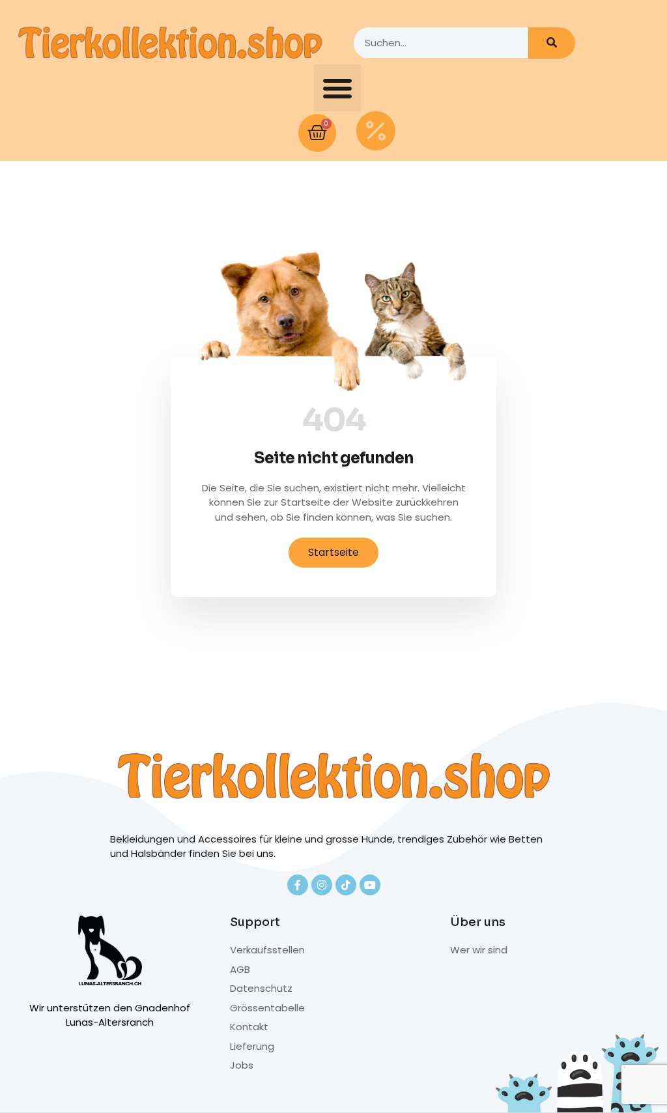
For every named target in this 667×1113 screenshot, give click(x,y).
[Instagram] (321, 884)
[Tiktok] (345, 884)
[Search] (551, 43)
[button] (337, 88)
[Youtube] (370, 884)
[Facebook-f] (297, 884)
